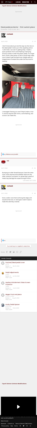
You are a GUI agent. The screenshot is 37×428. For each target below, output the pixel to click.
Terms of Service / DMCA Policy (23, 423)
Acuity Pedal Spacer (12, 304)
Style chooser (4, 421)
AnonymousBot (9, 296)
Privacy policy (5, 426)
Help (12, 426)
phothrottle (8, 306)
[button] (2, 2)
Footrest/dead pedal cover (15, 262)
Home (16, 426)
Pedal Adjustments (12, 272)
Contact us (11, 423)
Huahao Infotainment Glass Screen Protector (17, 283)
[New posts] (31, 2)
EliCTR (7, 264)
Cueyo (7, 274)
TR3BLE (7, 286)
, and (11, 154)
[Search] (35, 2)
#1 (35, 41)
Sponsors (3, 423)
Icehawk (4, 29)
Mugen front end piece (13, 294)
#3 (35, 193)
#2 (35, 168)
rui (8, 161)
